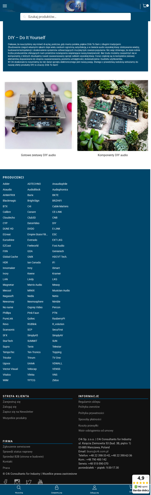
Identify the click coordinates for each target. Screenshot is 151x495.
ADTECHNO (34, 183)
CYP (5, 223)
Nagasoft (8, 296)
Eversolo (32, 239)
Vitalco (7, 374)
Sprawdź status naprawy (17, 451)
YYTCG (31, 380)
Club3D (31, 217)
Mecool (7, 290)
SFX (5, 335)
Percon (56, 307)
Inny (29, 268)
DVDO (30, 228)
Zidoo (55, 380)
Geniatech (58, 251)
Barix (30, 195)
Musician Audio (61, 290)
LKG (54, 279)
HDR (5, 262)
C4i (29, 206)
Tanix (30, 346)
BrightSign (33, 200)
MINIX (31, 290)
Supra (6, 346)
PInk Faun (33, 312)
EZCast (7, 245)
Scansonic (9, 329)
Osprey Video (35, 307)
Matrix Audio (34, 284)
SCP (29, 329)
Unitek (31, 363)
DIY (54, 223)
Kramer (56, 273)
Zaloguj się (9, 406)
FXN (5, 251)
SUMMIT (32, 340)
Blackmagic (9, 200)
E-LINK (56, 228)
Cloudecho (9, 217)
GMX (30, 256)
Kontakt (7, 461)
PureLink (8, 318)
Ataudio (7, 189)
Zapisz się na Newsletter (18, 411)
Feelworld (32, 245)
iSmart (56, 268)
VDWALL (57, 363)
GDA (30, 251)
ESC (54, 234)
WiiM (5, 380)
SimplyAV (57, 335)
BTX (5, 206)
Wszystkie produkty (15, 418)
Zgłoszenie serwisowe (16, 446)
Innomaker (9, 268)
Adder (6, 183)
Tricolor (7, 357)
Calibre (7, 211)
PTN (54, 312)
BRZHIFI (57, 200)
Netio (55, 296)
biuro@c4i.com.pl (97, 451)
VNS (54, 374)
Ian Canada (34, 262)
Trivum (31, 357)
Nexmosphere (35, 301)
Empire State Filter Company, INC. (37, 234)
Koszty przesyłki (88, 425)
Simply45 (32, 335)
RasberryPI (58, 318)
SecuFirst (57, 329)
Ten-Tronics (34, 352)
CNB (54, 217)
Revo (5, 324)
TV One (56, 357)
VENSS (56, 368)
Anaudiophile (59, 183)
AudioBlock (33, 189)
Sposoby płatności (89, 419)
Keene (30, 273)
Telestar (56, 346)
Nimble (56, 301)
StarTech (8, 340)
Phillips (7, 312)
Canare (31, 211)
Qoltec (31, 318)
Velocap (32, 368)
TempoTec (8, 352)
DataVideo (33, 223)
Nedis (30, 296)
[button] (145, 6)
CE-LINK (57, 211)
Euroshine (8, 239)
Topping (57, 352)
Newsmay (8, 301)
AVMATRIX (9, 195)
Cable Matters (60, 206)
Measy (56, 284)
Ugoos (6, 363)
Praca (6, 468)
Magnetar (8, 284)
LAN (5, 279)
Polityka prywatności (91, 413)
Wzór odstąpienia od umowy (95, 430)
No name (8, 307)
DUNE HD (8, 228)
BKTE (55, 195)
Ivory (5, 273)
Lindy (30, 279)
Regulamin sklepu (89, 401)
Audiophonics (60, 189)
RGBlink (31, 324)
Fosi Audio (58, 245)
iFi (53, 262)
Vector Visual (10, 368)
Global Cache (10, 256)
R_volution (58, 324)
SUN (54, 340)
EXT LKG (57, 239)
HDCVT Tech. (59, 256)
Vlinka (30, 374)
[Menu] (8, 6)
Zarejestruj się (11, 401)
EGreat (7, 234)
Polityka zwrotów (89, 406)
